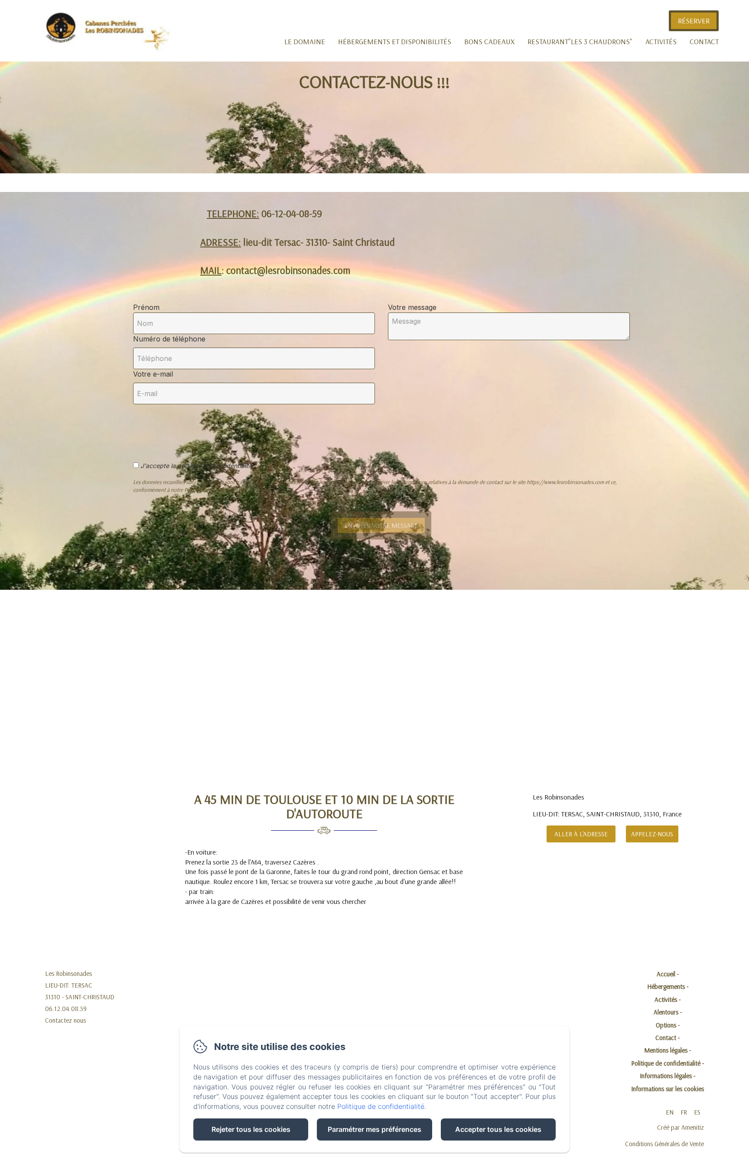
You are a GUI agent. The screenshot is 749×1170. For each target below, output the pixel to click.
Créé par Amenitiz (680, 1127)
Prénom (146, 307)
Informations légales (666, 1076)
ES (697, 1112)
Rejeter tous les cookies (251, 1129)
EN (670, 1112)
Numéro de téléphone (169, 339)
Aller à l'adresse (581, 834)
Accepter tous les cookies (498, 1129)
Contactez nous (65, 1020)
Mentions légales (665, 1050)
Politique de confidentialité (665, 1063)
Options (666, 1025)
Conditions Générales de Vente (664, 1144)
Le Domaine (304, 41)
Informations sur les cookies (667, 1089)
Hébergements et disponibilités (394, 41)
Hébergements (666, 986)
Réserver (694, 21)
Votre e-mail (153, 374)
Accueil (666, 974)
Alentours (666, 1012)
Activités (661, 41)
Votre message (412, 307)
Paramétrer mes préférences (374, 1129)
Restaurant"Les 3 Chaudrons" (580, 41)
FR (684, 1112)
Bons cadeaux (489, 41)
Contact (704, 41)
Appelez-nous (652, 834)
